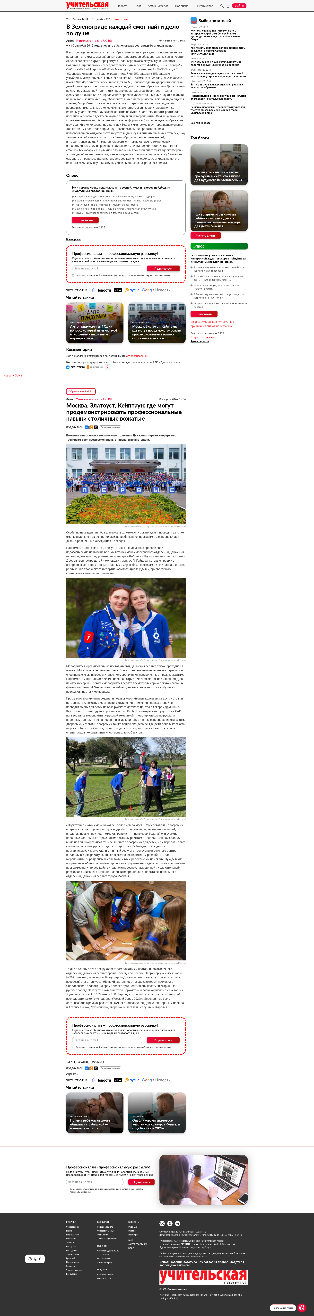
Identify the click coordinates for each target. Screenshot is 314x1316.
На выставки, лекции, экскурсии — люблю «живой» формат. (107, 204)
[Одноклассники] (91, 427)
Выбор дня (71, 1246)
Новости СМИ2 (13, 375)
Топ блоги (200, 137)
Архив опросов (200, 341)
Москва (97, 1062)
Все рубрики (72, 1274)
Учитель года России (107, 1239)
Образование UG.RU (141, 322)
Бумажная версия (105, 1275)
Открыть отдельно (202, 337)
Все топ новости (200, 123)
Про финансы (72, 1262)
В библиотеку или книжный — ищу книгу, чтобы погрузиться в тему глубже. (115, 209)
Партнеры (133, 1235)
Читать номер (121, 18)
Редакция (132, 1227)
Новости (122, 6)
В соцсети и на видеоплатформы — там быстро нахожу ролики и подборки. (115, 196)
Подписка (181, 6)
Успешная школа (105, 1227)
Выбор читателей (214, 20)
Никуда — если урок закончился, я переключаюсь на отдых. (107, 213)
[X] (96, 427)
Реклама (132, 1231)
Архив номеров (158, 6)
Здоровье (70, 1266)
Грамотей (70, 1258)
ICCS (130, 1240)
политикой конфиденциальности (105, 275)
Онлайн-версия (104, 1278)
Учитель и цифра (74, 1270)
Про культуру (72, 1235)
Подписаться (163, 268)
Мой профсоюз (104, 1259)
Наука (69, 1231)
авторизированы (136, 356)
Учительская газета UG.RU (94, 40)
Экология (70, 1242)
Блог (138, 6)
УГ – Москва (103, 1255)
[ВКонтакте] (87, 427)
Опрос (198, 246)
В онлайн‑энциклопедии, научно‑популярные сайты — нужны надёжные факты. (118, 200)
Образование (72, 1227)
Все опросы (73, 239)
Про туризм (71, 1250)
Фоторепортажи (137, 1244)
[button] (76, 367)
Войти (239, 5)
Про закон (71, 1239)
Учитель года (138, 1116)
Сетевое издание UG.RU (108, 1251)
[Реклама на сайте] (301, 1308)
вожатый (82, 1062)
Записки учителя (77, 322)
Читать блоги (205, 235)
